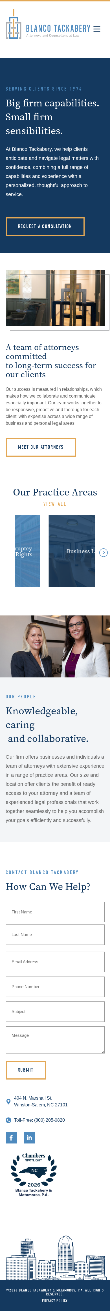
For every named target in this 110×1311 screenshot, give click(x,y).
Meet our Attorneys (41, 447)
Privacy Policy (55, 1300)
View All (55, 504)
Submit (26, 1070)
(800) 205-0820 (49, 1120)
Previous (5, 551)
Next (102, 551)
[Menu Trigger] (97, 29)
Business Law (63, 551)
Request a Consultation (45, 226)
